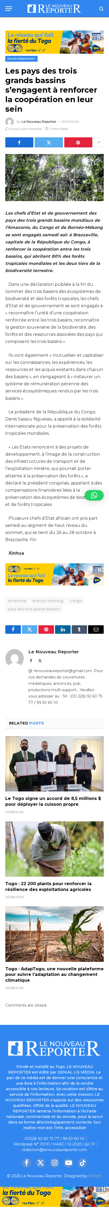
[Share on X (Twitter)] (49, 142)
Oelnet (94, 1176)
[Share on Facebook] (19, 142)
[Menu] (8, 9)
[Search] (101, 9)
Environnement (21, 59)
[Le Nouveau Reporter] (54, 8)
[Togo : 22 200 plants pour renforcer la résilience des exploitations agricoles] (54, 849)
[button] (94, 495)
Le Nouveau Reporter (39, 122)
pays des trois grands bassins (34, 609)
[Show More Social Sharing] (99, 142)
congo (76, 601)
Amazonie (17, 601)
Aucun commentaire (26, 129)
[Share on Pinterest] (78, 142)
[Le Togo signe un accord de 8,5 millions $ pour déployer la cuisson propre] (54, 763)
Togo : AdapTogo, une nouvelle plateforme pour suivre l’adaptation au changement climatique (54, 974)
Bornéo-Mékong (48, 601)
